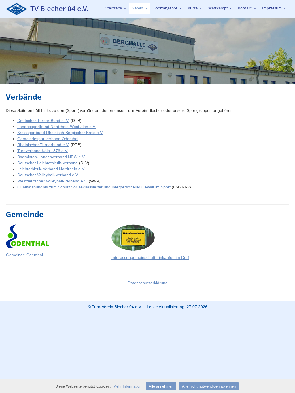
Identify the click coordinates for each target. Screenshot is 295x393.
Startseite (115, 8)
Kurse (195, 8)
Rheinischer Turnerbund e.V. (43, 144)
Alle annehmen (161, 386)
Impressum (274, 8)
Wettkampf (220, 8)
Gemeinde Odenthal (24, 255)
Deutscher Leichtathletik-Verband (47, 163)
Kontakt (247, 8)
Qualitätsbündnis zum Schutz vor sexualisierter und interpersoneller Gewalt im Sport (94, 187)
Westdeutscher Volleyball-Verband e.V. (52, 181)
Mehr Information (127, 386)
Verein (140, 8)
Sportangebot (168, 8)
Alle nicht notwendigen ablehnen (209, 386)
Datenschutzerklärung (148, 283)
